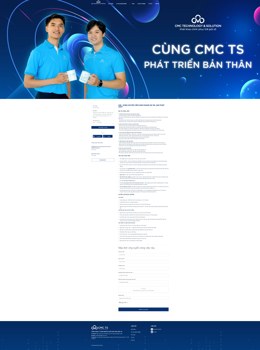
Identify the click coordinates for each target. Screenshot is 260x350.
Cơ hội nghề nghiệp (121, 3)
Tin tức (150, 3)
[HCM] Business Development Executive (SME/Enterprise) (101, 147)
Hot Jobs (133, 334)
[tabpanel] (130, 49)
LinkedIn (155, 332)
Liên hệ (157, 3)
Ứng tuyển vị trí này (103, 127)
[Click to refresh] (122, 302)
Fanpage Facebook (157, 329)
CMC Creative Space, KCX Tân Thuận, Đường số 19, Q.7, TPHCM (102, 115)
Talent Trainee (141, 3)
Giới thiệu (110, 3)
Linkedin (109, 136)
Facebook (99, 136)
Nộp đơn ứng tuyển (143, 309)
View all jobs (102, 160)
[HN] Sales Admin (95, 153)
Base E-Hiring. (100, 345)
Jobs (132, 3)
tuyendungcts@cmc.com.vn (101, 335)
